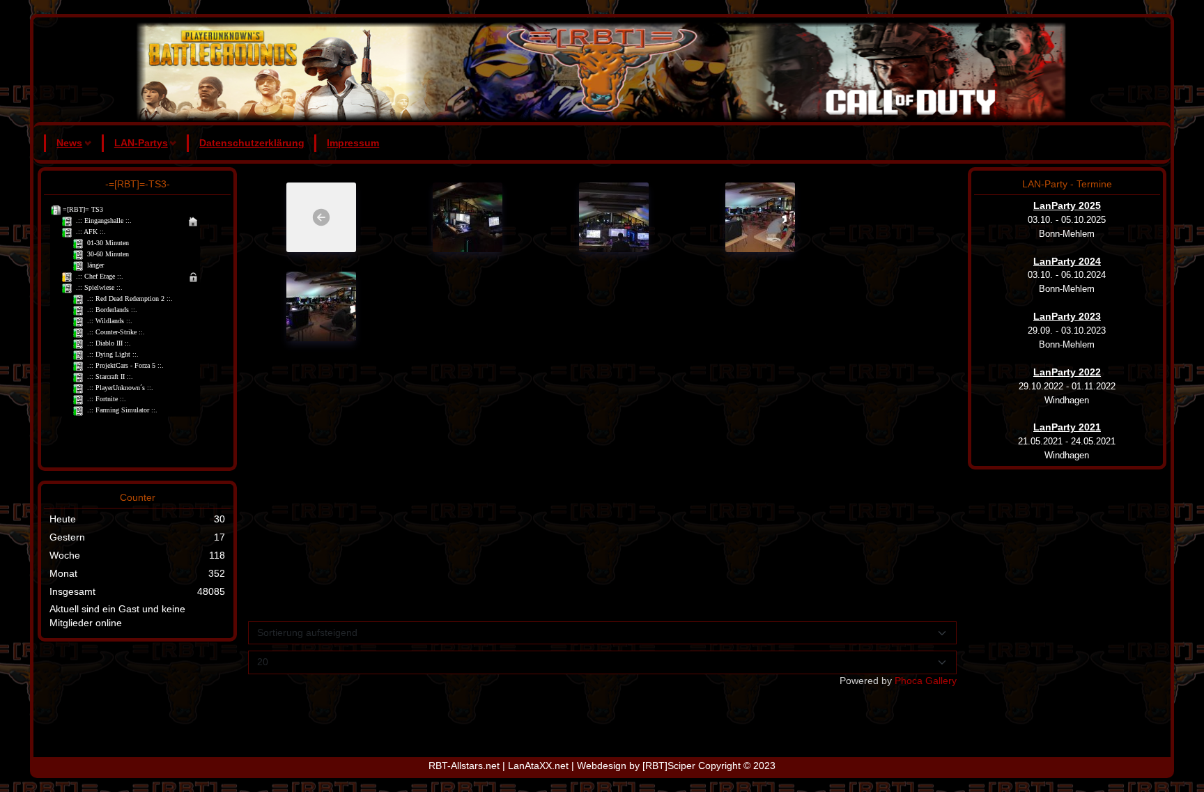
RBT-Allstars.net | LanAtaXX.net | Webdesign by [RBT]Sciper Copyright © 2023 (602, 765)
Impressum (353, 142)
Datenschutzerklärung (251, 142)
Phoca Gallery (926, 680)
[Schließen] (834, 367)
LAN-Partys (141, 142)
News (69, 142)
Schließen (809, 543)
